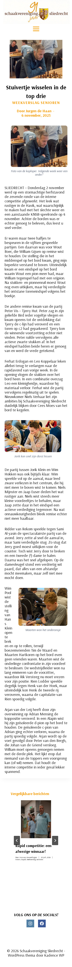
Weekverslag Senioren (36, 102)
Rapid (23, 859)
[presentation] (36, 819)
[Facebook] (42, 923)
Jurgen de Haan (38, 110)
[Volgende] (55, 840)
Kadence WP (54, 955)
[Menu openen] (36, 29)
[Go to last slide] (17, 840)
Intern (18, 859)
